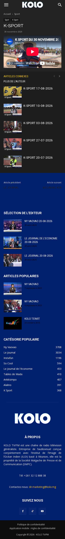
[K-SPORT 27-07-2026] (13, 144)
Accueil (7, 13)
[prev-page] (54, 76)
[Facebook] (22, 511)
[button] (6, 5)
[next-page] (59, 76)
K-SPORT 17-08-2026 (38, 88)
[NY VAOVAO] (13, 288)
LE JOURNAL (11, 187)
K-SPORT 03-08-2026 (38, 123)
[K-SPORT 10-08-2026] (13, 110)
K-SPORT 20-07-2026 (38, 157)
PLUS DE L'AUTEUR (14, 81)
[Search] (60, 5)
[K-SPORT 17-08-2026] (13, 92)
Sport (17, 13)
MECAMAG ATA (52, 187)
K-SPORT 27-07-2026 (38, 140)
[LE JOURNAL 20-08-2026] (13, 260)
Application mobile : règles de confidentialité (32, 528)
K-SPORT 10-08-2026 (38, 106)
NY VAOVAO (31, 284)
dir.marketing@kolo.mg (42, 487)
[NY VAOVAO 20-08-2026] (13, 225)
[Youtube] (42, 511)
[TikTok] (32, 511)
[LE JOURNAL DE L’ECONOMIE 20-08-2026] (13, 243)
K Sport (15, 20)
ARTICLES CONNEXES (16, 76)
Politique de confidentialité (31, 524)
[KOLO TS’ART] (13, 323)
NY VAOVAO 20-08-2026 (38, 221)
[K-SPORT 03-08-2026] (13, 127)
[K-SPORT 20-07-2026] (13, 162)
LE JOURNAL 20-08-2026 (39, 255)
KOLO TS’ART (32, 318)
